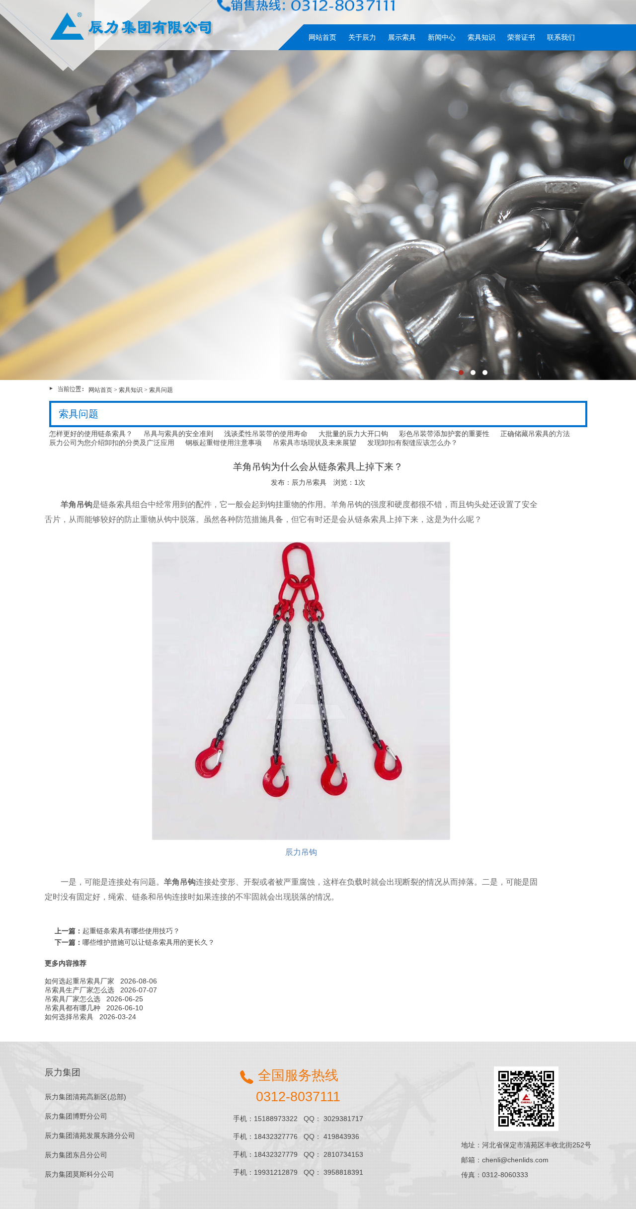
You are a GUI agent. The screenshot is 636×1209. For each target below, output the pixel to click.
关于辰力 (362, 37)
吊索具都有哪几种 (72, 1008)
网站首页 (322, 37)
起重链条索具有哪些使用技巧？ (131, 931)
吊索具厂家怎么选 (72, 999)
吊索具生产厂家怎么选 (79, 990)
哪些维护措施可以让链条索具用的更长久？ (148, 942)
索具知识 (481, 37)
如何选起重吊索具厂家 (79, 981)
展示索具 (402, 37)
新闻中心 (442, 37)
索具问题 (161, 389)
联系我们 (561, 37)
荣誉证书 (521, 37)
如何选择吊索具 (69, 1017)
